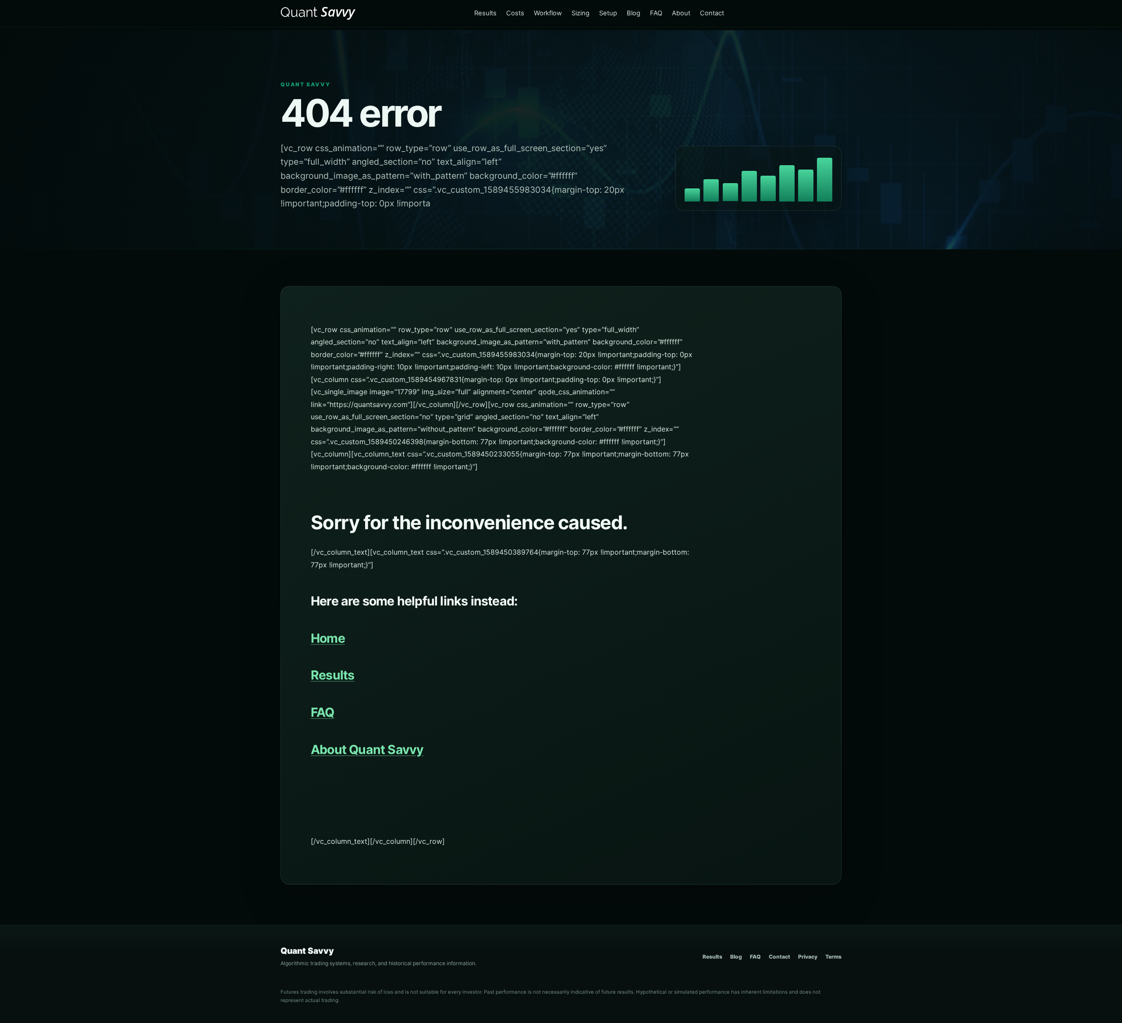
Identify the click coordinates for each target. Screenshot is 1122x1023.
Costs (515, 13)
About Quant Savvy (367, 749)
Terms (833, 956)
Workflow (548, 13)
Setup (608, 13)
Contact (712, 13)
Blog (633, 13)
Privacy (807, 956)
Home (328, 638)
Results (485, 13)
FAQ (656, 13)
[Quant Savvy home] (318, 13)
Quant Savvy (307, 950)
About (681, 13)
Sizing (580, 13)
